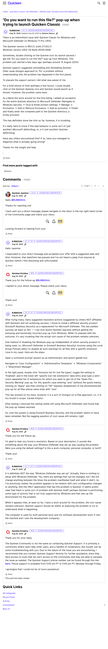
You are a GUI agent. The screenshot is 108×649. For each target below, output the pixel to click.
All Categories (9, 593)
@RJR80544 (18, 200)
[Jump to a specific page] (103, 186)
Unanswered (54, 605)
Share (6, 158)
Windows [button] (7, 171)
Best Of (6, 609)
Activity (6, 601)
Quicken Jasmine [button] (20, 193)
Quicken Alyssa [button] (48, 33)
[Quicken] (14, 3)
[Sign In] (103, 3)
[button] (5, 32)
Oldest (14, 186)
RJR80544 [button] (15, 30)
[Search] (98, 3)
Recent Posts (9, 597)
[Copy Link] (56, 33)
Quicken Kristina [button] (20, 273)
